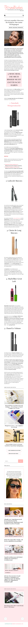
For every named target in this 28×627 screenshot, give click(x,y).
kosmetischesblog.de (17, 623)
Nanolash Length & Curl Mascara (12, 167)
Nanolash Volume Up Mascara (11, 164)
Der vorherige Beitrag (14, 450)
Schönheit (8, 572)
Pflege (20, 536)
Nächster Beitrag (13, 453)
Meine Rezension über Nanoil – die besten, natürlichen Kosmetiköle (13, 540)
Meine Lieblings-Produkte (16, 27)
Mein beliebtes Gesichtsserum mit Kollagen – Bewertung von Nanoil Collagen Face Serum (14, 407)
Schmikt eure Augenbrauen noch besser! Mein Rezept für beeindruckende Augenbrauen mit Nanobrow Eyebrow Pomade (13, 521)
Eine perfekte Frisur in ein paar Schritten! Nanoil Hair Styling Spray (14, 445)
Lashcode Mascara (17, 218)
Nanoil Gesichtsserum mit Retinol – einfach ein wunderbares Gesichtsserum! (13, 558)
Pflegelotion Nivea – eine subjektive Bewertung (14, 426)
